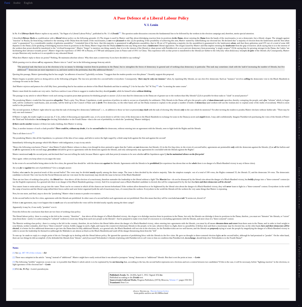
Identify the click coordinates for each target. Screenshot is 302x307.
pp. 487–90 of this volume (30, 253)
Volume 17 (173, 280)
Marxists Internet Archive (160, 291)
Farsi (7, 2)
